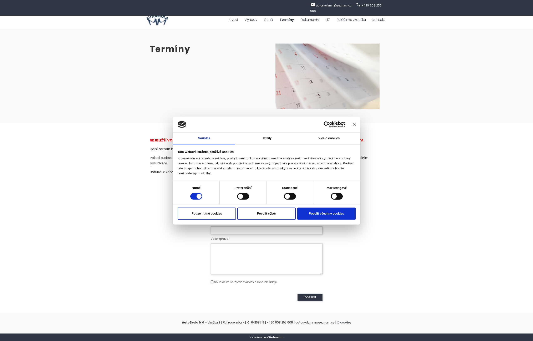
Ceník (268, 19)
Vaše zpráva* (220, 239)
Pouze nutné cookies (207, 213)
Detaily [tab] (267, 138)
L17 (328, 19)
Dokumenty (310, 19)
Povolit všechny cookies (326, 213)
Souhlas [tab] (204, 138)
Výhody (251, 19)
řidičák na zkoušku (351, 19)
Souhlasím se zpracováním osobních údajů (245, 282)
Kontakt (378, 19)
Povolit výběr (266, 213)
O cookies (344, 322)
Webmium (275, 337)
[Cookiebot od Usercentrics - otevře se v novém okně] (327, 124)
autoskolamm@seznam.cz (334, 5)
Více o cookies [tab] (329, 138)
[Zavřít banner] (354, 124)
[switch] (243, 196)
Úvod (233, 19)
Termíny (287, 19)
